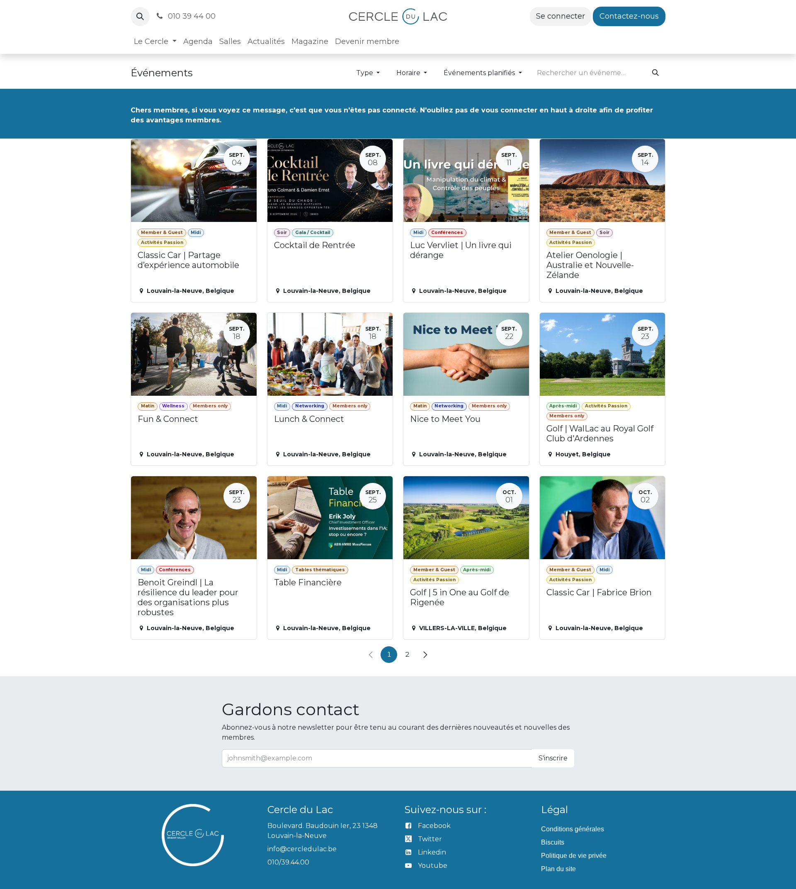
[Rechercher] (655, 73)
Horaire (409, 73)
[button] (140, 16)
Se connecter (560, 16)
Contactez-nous (629, 16)
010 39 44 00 (191, 16)
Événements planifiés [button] (480, 73)
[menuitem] (155, 42)
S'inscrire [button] (553, 758)
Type (365, 73)
